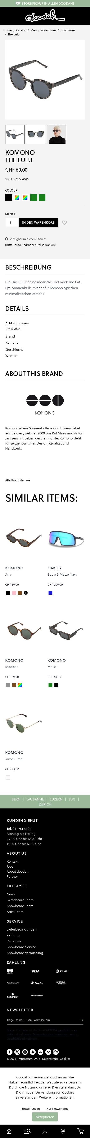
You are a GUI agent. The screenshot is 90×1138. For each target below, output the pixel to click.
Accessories (48, 30)
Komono (20, 152)
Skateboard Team (20, 900)
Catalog (21, 30)
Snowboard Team (20, 905)
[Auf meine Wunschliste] (64, 222)
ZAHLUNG (16, 962)
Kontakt (12, 861)
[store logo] (45, 16)
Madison (12, 666)
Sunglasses (67, 30)
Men (34, 30)
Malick (52, 666)
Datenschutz (50, 1059)
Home (7, 30)
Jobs (10, 866)
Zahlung (13, 935)
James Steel (14, 759)
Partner (12, 876)
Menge (10, 214)
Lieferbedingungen (22, 929)
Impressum (25, 1059)
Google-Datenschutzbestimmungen (45, 1034)
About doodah (18, 871)
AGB (37, 1059)
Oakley (55, 568)
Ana (8, 574)
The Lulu (14, 34)
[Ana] (26, 593)
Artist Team (15, 911)
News (11, 894)
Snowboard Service (21, 947)
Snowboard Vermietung (25, 952)
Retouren (14, 941)
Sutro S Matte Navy (62, 574)
